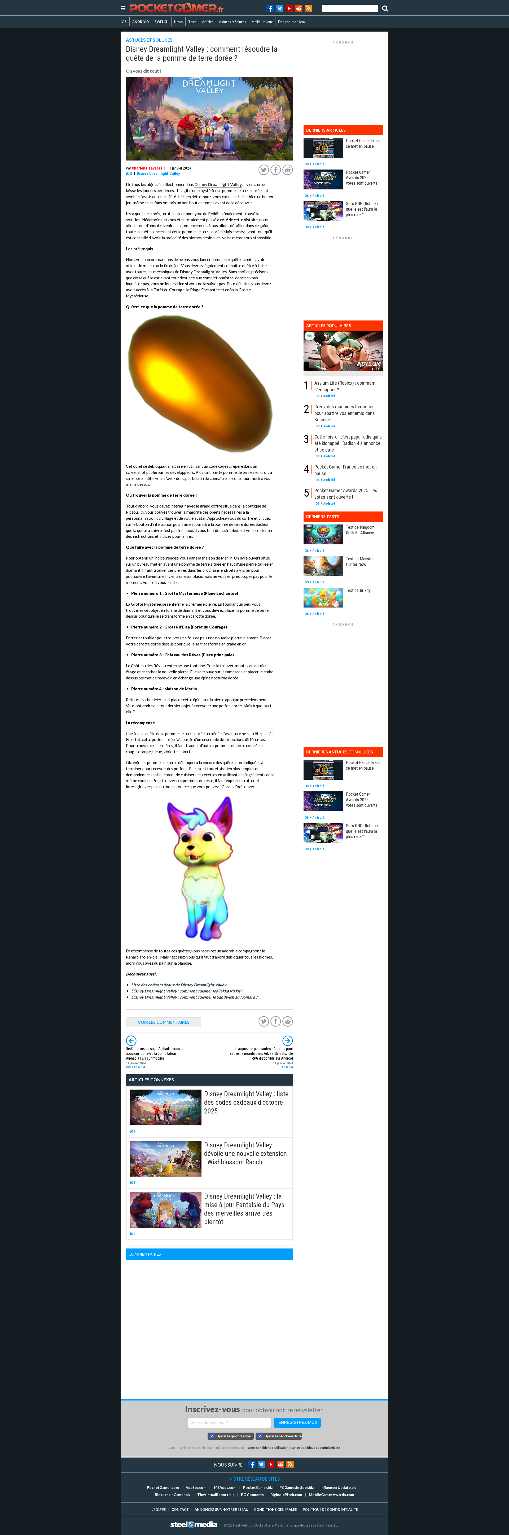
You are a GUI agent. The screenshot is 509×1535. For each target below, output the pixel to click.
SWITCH (162, 22)
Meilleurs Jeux (262, 22)
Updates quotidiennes (234, 1436)
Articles (207, 22)
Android (139, 1067)
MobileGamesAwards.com (331, 1495)
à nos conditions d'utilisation (268, 1447)
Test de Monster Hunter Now (360, 561)
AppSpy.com (196, 1487)
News (178, 22)
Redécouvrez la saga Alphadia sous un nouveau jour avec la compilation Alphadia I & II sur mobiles (155, 1054)
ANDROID (140, 22)
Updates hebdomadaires (283, 1436)
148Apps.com (224, 1487)
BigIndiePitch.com (286, 1495)
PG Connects (252, 1495)
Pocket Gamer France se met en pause (364, 143)
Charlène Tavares (147, 168)
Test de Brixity (358, 590)
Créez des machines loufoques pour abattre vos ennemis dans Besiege (344, 413)
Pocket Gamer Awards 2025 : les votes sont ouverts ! (362, 178)
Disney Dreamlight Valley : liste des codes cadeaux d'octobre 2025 (246, 1102)
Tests (192, 22)
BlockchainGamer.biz (173, 1495)
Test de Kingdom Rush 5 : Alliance (360, 529)
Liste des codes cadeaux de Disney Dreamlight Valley (178, 984)
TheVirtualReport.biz (215, 1495)
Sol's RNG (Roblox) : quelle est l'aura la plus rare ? (363, 209)
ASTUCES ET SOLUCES (149, 39)
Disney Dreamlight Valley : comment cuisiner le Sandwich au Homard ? (194, 997)
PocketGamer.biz (258, 1487)
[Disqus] (209, 1326)
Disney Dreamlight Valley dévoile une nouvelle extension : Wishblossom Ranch (245, 1153)
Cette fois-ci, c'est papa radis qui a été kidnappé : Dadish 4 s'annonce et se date (348, 443)
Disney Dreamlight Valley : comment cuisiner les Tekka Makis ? (187, 990)
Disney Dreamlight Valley (158, 173)
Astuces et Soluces (232, 22)
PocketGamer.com (163, 1487)
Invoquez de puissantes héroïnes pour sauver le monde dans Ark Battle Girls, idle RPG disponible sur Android (261, 1054)
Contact (180, 1509)
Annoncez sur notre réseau (221, 1509)
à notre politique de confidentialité (316, 1447)
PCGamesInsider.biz (296, 1487)
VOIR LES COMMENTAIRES (164, 1022)
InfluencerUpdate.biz (339, 1487)
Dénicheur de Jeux (291, 22)
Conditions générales (275, 1509)
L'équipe (158, 1509)
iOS (124, 22)
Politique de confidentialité (330, 1509)
